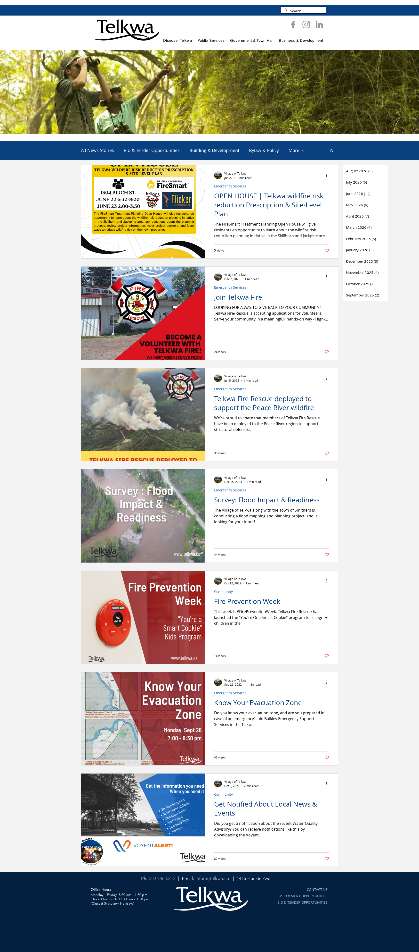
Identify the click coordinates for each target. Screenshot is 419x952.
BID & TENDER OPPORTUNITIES (302, 902)
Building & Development (214, 150)
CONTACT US (317, 889)
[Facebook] (293, 24)
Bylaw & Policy (264, 150)
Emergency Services (230, 186)
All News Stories (97, 150)
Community (223, 592)
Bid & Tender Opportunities (152, 150)
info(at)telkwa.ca (212, 878)
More (294, 150)
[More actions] (328, 175)
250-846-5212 (162, 878)
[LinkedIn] (319, 24)
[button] (332, 151)
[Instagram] (306, 24)
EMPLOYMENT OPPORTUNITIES (302, 895)
